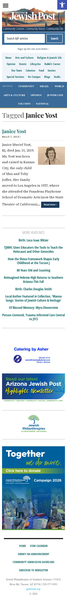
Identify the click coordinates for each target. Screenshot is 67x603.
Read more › (50, 204)
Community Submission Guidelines (33, 562)
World (59, 86)
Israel (44, 86)
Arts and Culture (24, 57)
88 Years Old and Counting (33, 270)
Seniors (52, 70)
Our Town (16, 70)
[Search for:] (24, 38)
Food (41, 70)
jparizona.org (33, 589)
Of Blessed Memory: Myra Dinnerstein (33, 308)
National (42, 103)
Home (22, 546)
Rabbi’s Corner (52, 64)
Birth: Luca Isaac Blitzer (33, 240)
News (8, 57)
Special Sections (15, 77)
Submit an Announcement (33, 554)
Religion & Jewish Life (49, 57)
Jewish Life (55, 95)
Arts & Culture (14, 95)
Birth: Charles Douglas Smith (33, 289)
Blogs (47, 77)
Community (26, 86)
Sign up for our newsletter (33, 49)
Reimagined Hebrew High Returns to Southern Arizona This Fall (33, 280)
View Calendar (39, 546)
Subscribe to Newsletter (33, 570)
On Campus (34, 77)
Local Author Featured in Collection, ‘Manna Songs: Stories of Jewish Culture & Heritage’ (33, 298)
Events (22, 64)
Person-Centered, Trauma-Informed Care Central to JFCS (33, 317)
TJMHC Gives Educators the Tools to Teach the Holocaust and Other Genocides (33, 249)
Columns (30, 70)
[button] (62, 5)
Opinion (11, 64)
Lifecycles (35, 64)
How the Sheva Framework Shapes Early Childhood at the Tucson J (33, 261)
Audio (57, 77)
